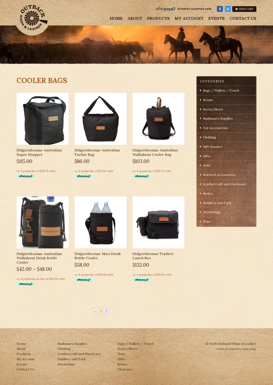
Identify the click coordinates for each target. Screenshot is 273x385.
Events (216, 18)
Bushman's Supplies (218, 118)
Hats (206, 165)
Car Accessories (215, 128)
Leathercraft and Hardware (224, 184)
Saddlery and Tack (217, 203)
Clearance (125, 369)
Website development (228, 349)
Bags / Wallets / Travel (221, 90)
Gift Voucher (212, 147)
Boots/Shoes (213, 109)
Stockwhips (211, 212)
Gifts (206, 156)
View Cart (245, 9)
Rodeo (208, 193)
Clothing (209, 137)
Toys (206, 221)
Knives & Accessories (219, 175)
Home (116, 18)
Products (158, 18)
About (135, 18)
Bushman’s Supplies (72, 344)
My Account (189, 18)
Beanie (208, 100)
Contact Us (243, 18)
